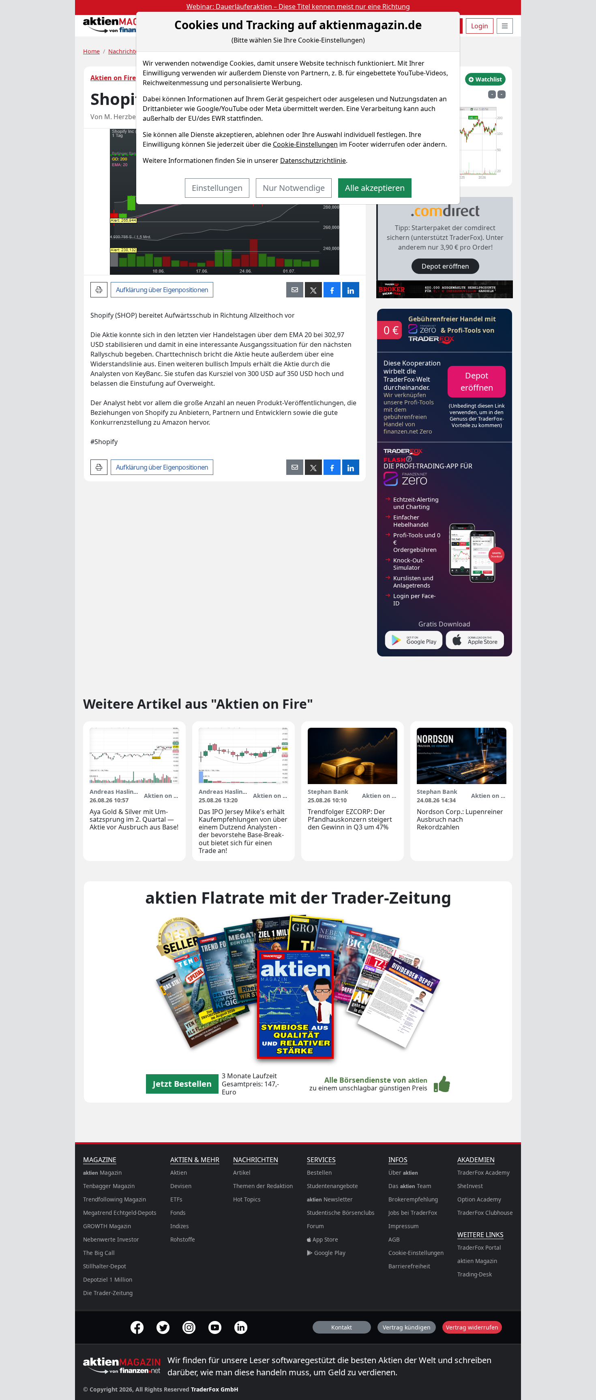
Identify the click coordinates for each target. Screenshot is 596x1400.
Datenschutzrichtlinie (313, 160)
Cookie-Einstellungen (305, 144)
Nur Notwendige (294, 187)
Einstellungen (217, 187)
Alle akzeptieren (375, 187)
